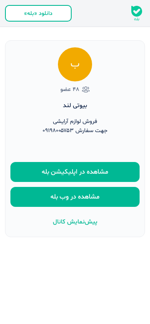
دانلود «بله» (38, 13)
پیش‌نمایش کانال (75, 222)
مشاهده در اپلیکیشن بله (75, 172)
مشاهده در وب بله (75, 196)
